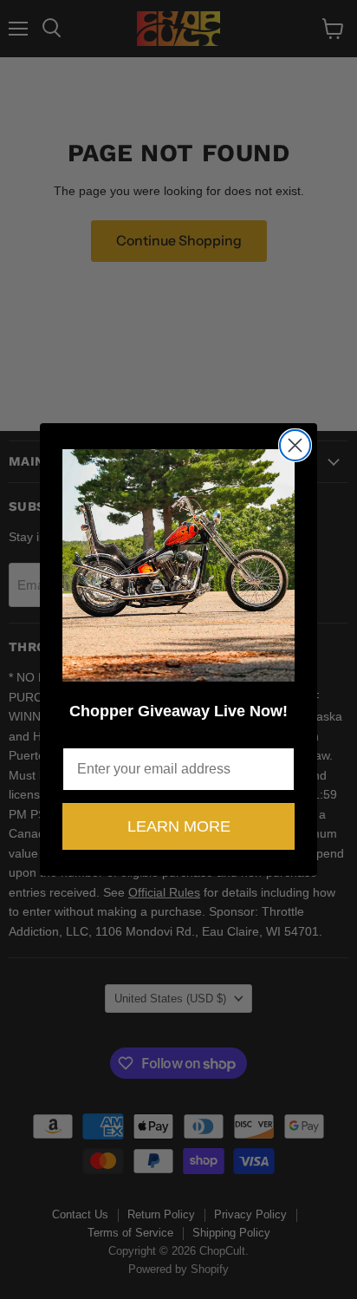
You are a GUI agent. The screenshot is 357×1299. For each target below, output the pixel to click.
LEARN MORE (178, 826)
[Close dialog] (295, 445)
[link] (178, 565)
